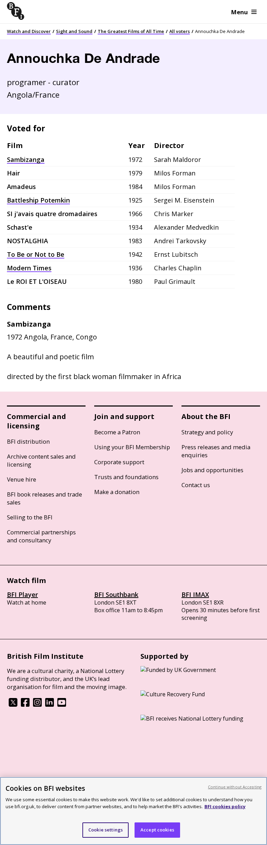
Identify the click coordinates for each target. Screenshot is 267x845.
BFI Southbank (116, 594)
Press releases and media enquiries (215, 451)
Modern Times (29, 268)
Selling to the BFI (29, 517)
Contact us (195, 485)
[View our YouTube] (62, 704)
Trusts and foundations (126, 477)
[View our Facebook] (25, 704)
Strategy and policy (207, 432)
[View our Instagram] (37, 704)
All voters (179, 31)
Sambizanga (25, 159)
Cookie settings (105, 830)
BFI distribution (28, 441)
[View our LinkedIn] (49, 704)
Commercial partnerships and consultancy (41, 536)
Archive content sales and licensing (41, 460)
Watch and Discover (29, 31)
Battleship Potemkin (38, 200)
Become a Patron (117, 432)
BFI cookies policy (224, 806)
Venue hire (21, 479)
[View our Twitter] (13, 704)
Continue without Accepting (234, 786)
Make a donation (116, 492)
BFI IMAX (195, 594)
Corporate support (119, 462)
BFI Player (22, 594)
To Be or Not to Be (35, 254)
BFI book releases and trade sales (44, 498)
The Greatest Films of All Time (131, 31)
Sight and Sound (74, 31)
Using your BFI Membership (132, 447)
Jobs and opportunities (212, 470)
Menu (239, 12)
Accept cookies (157, 830)
